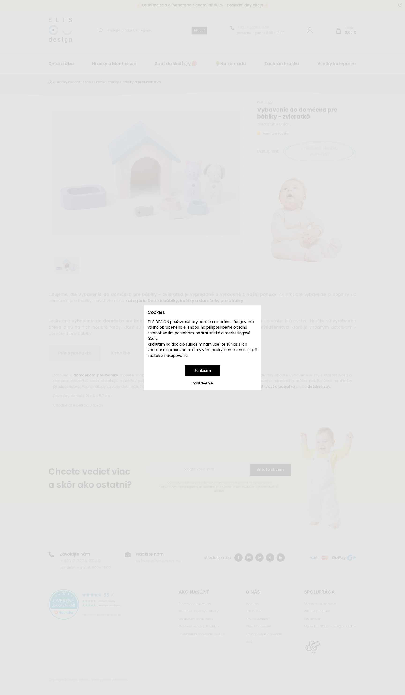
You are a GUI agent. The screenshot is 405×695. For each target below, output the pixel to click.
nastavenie (202, 383)
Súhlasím (202, 370)
